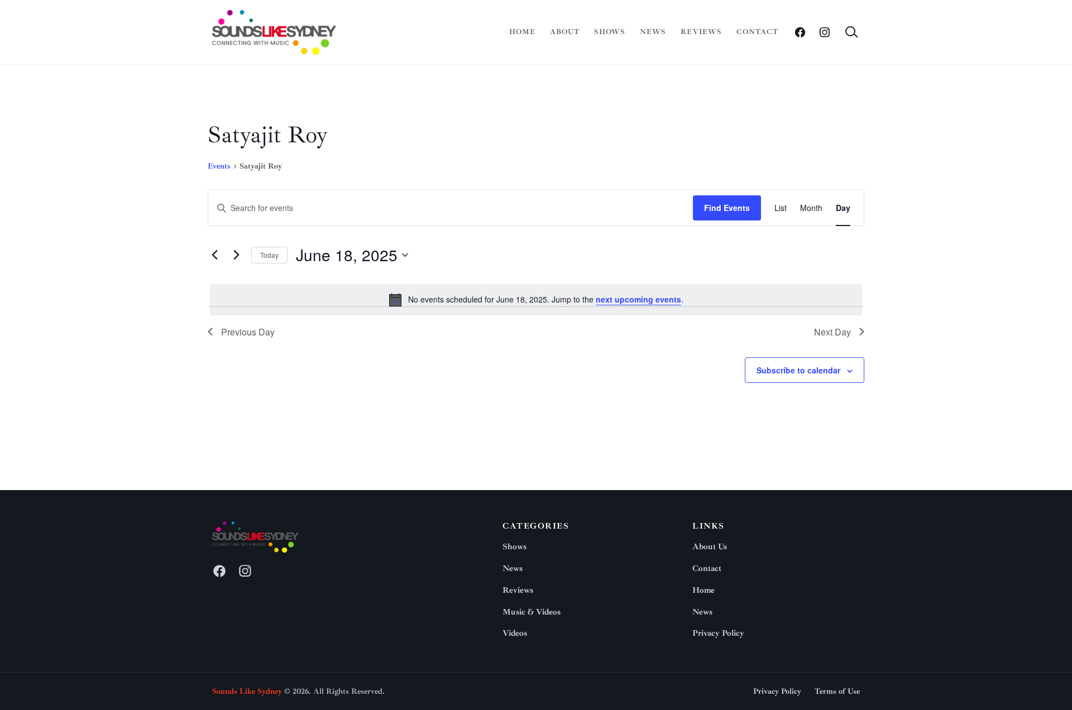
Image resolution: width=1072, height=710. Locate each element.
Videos (514, 633)
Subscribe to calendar (798, 370)
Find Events (727, 207)
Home (522, 31)
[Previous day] (214, 255)
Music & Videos (531, 612)
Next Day (832, 331)
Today (269, 255)
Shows (609, 31)
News (653, 31)
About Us (709, 546)
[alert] (536, 299)
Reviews (701, 31)
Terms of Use (837, 691)
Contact (757, 31)
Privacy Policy (718, 633)
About (565, 31)
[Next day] (236, 255)
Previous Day (248, 331)
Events (219, 166)
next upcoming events (638, 299)
